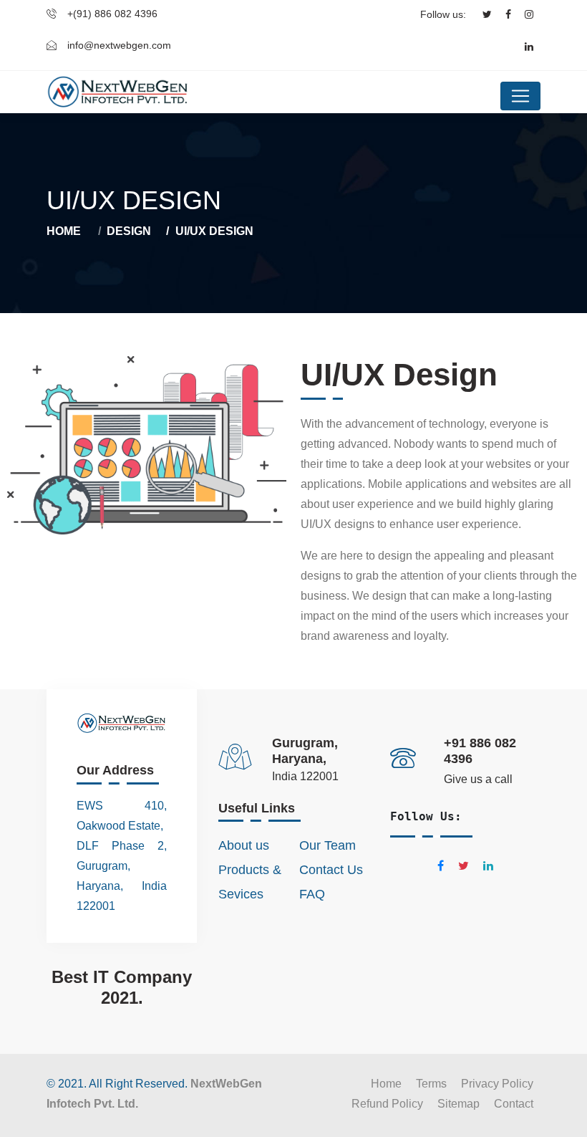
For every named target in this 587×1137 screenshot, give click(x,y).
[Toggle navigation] (520, 96)
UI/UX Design (214, 231)
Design (129, 231)
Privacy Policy (497, 1084)
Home (64, 231)
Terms (431, 1084)
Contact (513, 1104)
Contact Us (331, 870)
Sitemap (458, 1104)
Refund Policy (387, 1104)
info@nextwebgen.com (119, 45)
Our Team (327, 845)
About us (243, 845)
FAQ (312, 894)
